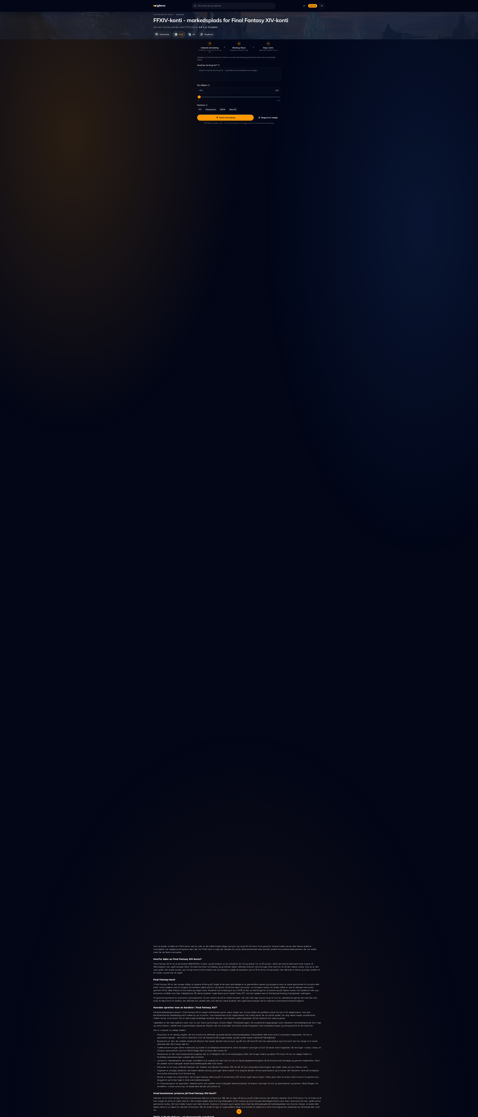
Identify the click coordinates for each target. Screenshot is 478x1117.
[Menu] (322, 6)
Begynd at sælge (269, 117)
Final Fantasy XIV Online (163, 14)
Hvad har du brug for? (207, 65)
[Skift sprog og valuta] (304, 5)
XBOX (222, 109)
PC (200, 109)
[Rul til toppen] (239, 1111)
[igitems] (159, 6)
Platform (201, 105)
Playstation (211, 109)
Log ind (313, 6)
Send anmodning (227, 117)
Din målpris (202, 85)
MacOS (233, 109)
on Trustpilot (208, 27)
